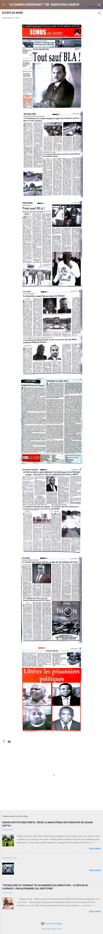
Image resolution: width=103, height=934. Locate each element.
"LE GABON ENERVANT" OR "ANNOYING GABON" (44, 4)
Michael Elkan (57, 929)
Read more (95, 848)
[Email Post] (9, 742)
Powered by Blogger (53, 923)
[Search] (99, 5)
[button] (99, 13)
